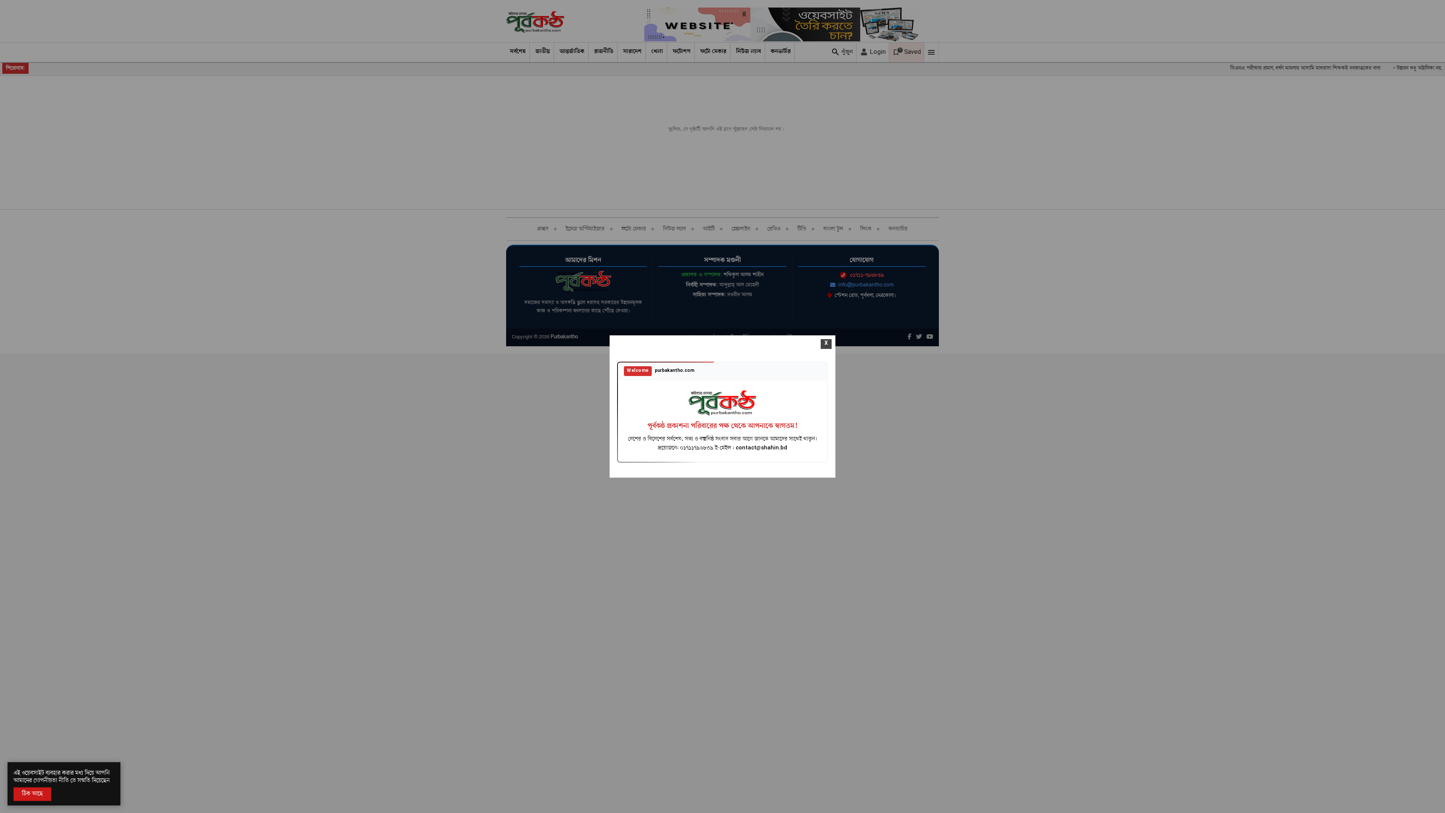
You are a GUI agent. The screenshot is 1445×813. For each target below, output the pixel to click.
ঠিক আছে (32, 794)
